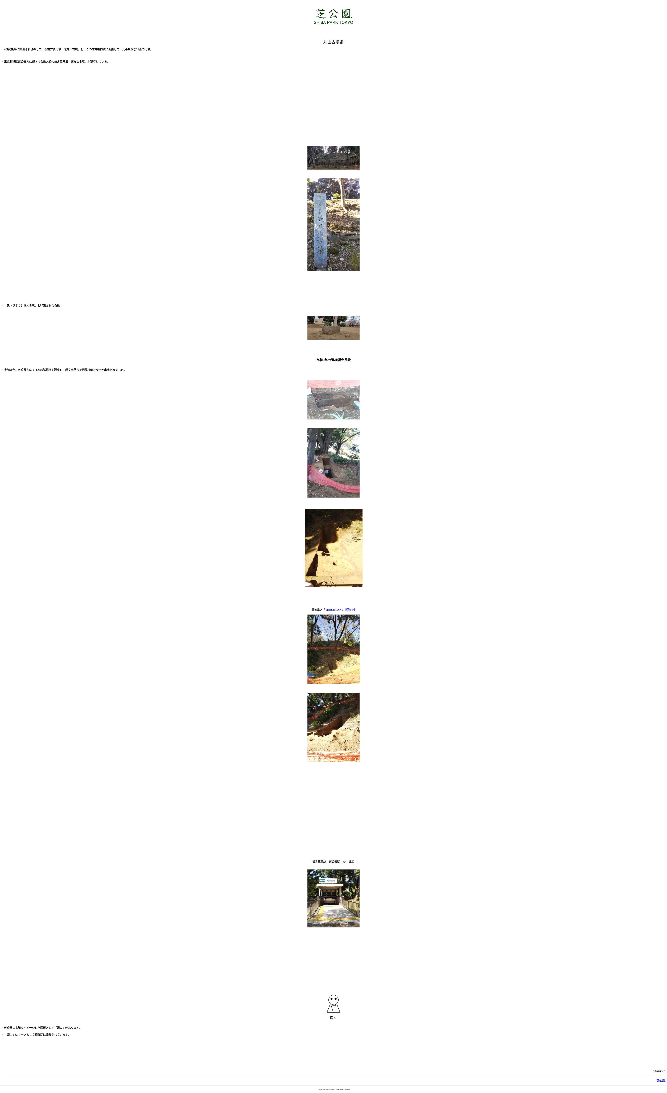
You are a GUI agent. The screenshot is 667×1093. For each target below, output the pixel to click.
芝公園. (661, 1080)
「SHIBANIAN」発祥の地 (339, 609)
